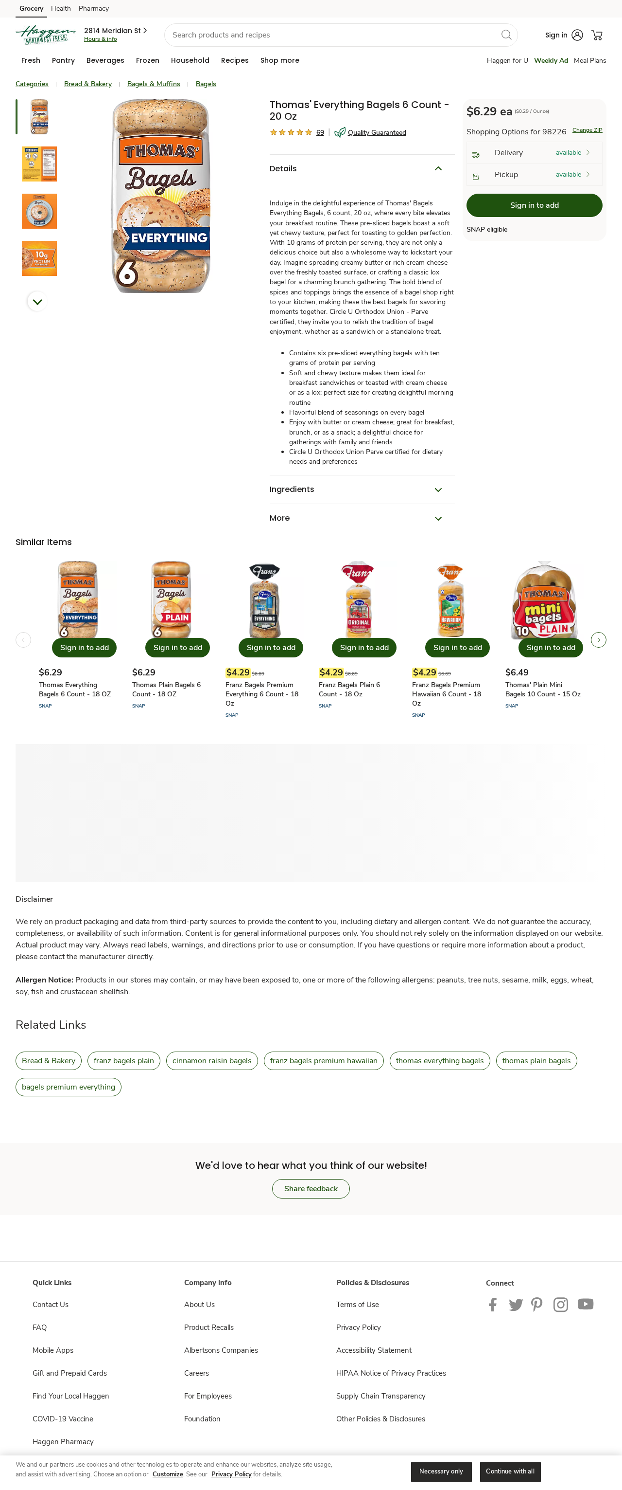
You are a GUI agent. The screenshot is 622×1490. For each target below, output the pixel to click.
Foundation (202, 1419)
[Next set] (598, 640)
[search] (506, 34)
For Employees (208, 1396)
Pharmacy (94, 8)
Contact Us (51, 1304)
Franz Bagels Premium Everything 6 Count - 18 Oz (261, 694)
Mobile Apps (53, 1350)
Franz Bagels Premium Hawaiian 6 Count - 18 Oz (446, 694)
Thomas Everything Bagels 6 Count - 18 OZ (75, 689)
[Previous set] (23, 640)
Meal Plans (590, 60)
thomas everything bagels (440, 1060)
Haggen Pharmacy (63, 1442)
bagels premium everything (68, 1087)
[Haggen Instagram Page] (561, 1304)
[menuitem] (30, 60)
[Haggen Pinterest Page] (538, 1304)
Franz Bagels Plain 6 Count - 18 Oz (349, 689)
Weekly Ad (551, 60)
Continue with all (510, 1471)
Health (61, 8)
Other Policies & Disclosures (380, 1419)
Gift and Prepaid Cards (70, 1373)
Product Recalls (209, 1327)
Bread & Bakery (88, 84)
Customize (168, 1474)
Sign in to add (534, 205)
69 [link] (320, 132)
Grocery (31, 8)
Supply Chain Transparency (381, 1396)
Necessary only (441, 1471)
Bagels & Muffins (153, 84)
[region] (311, 1472)
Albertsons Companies (221, 1350)
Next (37, 301)
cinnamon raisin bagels (212, 1060)
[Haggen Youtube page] (586, 1304)
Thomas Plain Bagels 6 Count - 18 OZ (166, 689)
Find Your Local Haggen (71, 1396)
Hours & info (100, 39)
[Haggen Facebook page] (494, 1304)
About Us (199, 1304)
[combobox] (341, 35)
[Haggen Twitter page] (516, 1304)
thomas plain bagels (536, 1060)
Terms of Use (357, 1304)
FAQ (40, 1327)
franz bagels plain (124, 1060)
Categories (32, 84)
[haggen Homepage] (46, 35)
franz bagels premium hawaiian (324, 1060)
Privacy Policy (358, 1327)
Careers (196, 1373)
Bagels (206, 84)
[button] (116, 30)
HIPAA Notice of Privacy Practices (391, 1373)
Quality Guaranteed (377, 132)
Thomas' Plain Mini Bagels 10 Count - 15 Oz (543, 689)
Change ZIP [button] (587, 130)
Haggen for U (507, 60)
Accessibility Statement (374, 1350)
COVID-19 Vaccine (63, 1419)
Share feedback (311, 1188)
